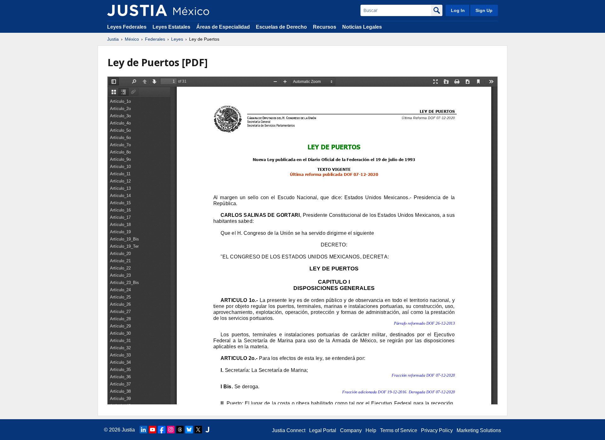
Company (351, 430)
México (132, 39)
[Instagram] (171, 429)
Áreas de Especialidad (223, 27)
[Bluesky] (189, 429)
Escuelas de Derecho (281, 27)
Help (371, 430)
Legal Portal (322, 430)
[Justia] (137, 10)
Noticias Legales (362, 27)
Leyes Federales (127, 27)
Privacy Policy (437, 430)
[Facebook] (161, 429)
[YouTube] (152, 429)
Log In (458, 10)
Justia (113, 39)
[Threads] (180, 429)
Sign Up (484, 10)
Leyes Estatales (171, 27)
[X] (198, 429)
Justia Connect (288, 430)
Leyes (177, 39)
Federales (155, 39)
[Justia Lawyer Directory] (207, 429)
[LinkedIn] (143, 429)
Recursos (324, 27)
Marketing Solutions (479, 430)
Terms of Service (398, 430)
